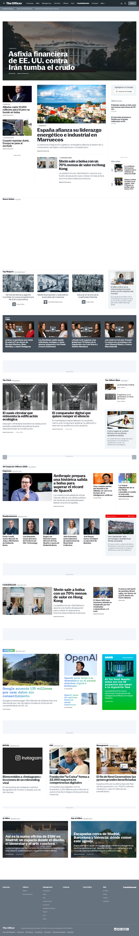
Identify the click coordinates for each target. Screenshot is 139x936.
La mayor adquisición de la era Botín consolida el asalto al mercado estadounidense (127, 490)
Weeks (105, 894)
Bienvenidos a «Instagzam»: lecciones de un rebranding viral (22, 779)
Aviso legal (47, 932)
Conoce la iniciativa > (127, 657)
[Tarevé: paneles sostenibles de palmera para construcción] (25, 397)
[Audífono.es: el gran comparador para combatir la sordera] (74, 397)
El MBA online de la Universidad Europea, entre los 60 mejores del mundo (122, 290)
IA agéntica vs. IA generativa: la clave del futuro (125, 397)
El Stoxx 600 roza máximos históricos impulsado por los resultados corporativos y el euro (102, 605)
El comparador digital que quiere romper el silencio (71, 414)
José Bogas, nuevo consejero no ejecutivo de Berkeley (91, 539)
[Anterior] (5, 457)
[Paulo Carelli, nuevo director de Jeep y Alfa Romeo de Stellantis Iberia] (11, 526)
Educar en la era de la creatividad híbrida (87, 296)
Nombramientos (28, 894)
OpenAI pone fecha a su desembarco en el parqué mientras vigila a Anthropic (80, 682)
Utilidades (106, 901)
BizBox (25, 890)
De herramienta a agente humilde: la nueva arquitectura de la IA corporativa (18, 297)
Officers (25, 887)
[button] (4, 3)
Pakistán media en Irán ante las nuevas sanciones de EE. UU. (123, 107)
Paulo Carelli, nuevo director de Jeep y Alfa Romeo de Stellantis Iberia (11, 540)
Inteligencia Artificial (49, 908)
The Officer (9, 928)
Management (47, 887)
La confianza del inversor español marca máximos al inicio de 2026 (130, 170)
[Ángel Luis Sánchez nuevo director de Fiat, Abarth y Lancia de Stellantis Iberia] (51, 526)
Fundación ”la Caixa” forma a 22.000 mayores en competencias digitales (69, 779)
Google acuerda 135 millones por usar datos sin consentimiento (27, 692)
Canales (105, 897)
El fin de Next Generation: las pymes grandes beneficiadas (116, 778)
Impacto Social (47, 901)
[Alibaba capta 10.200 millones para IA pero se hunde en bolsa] (17, 94)
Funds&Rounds (8, 137)
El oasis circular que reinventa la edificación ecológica (20, 416)
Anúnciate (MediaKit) (9, 932)
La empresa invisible (125, 385)
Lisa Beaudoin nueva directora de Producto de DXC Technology (30, 539)
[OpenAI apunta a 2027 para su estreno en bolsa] (80, 665)
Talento (45, 912)
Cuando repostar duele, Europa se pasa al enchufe (16, 143)
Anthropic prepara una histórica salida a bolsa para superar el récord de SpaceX (70, 483)
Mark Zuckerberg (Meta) (24, 8)
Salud (44, 919)
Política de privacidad (58, 932)
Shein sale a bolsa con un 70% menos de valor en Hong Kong (82, 165)
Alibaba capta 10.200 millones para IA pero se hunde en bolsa (16, 110)
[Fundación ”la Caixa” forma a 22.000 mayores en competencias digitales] (69, 761)
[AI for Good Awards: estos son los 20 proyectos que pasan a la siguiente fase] (119, 669)
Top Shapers (46, 890)
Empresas (6, 104)
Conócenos (20, 932)
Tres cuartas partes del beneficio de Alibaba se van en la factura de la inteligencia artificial (102, 490)
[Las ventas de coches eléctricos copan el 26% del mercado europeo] (17, 127)
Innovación (46, 904)
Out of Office (87, 887)
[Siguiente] (134, 457)
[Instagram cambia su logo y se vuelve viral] (23, 761)
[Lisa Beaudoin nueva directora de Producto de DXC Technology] (31, 526)
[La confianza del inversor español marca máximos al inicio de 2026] (118, 168)
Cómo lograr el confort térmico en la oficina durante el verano (117, 433)
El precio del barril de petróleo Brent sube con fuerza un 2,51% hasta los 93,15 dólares (127, 593)
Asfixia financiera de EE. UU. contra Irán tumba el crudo (42, 61)
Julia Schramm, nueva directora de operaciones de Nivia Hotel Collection (71, 540)
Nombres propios (8, 8)
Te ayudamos (39, 932)
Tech (44, 915)
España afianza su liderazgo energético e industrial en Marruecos (69, 135)
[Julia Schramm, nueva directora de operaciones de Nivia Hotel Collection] (71, 526)
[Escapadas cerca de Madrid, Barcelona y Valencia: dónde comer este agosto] (103, 839)
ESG (44, 897)
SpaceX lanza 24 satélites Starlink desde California (71, 700)
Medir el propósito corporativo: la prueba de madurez (53, 296)
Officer (132, 3)
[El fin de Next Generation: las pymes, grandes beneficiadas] (116, 761)
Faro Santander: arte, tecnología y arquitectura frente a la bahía (119, 538)
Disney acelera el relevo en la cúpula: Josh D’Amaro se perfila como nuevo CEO (130, 184)
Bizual (44, 894)
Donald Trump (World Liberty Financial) (46, 8)
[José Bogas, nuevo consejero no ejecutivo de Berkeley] (92, 526)
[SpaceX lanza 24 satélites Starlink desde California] (89, 699)
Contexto (12, 48)
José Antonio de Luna (70, 243)
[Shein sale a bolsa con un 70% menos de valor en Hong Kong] (27, 601)
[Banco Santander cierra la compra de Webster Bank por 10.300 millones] (127, 478)
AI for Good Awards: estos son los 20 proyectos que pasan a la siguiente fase (118, 683)
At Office (105, 890)
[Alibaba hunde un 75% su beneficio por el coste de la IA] (103, 478)
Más (104, 887)
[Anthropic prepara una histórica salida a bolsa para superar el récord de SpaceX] (27, 487)
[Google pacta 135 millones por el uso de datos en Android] (31, 670)
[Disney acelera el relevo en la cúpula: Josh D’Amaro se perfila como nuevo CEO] (118, 181)
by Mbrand (70, 932)
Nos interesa (29, 932)
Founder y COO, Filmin (70, 250)
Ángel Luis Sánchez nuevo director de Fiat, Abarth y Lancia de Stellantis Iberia (51, 540)
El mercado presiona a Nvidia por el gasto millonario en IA (121, 119)
